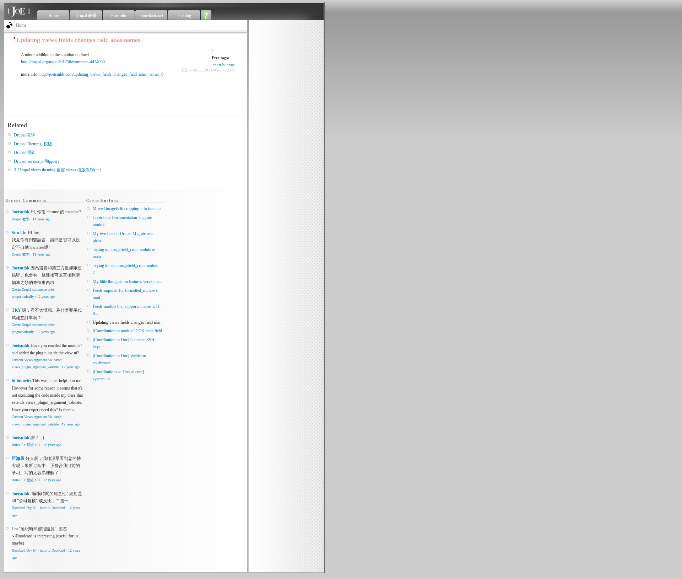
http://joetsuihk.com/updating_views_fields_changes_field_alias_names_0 (101, 74)
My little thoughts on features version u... (127, 281)
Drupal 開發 (24, 152)
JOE (184, 70)
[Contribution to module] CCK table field (127, 330)
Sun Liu (19, 232)
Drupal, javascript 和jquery (37, 161)
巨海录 (18, 458)
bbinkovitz (21, 380)
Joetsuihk (20, 211)
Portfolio (118, 15)
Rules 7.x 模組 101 (26, 445)
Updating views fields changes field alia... (128, 322)
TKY (16, 310)
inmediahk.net (151, 15)
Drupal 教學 (86, 15)
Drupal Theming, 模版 (33, 143)
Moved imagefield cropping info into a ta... (128, 208)
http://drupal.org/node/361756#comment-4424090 (63, 61)
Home (53, 15)
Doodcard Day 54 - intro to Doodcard (38, 508)
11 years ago (41, 219)
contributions (223, 65)
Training (184, 15)
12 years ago (46, 297)
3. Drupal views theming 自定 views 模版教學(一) (57, 169)
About (206, 15)
